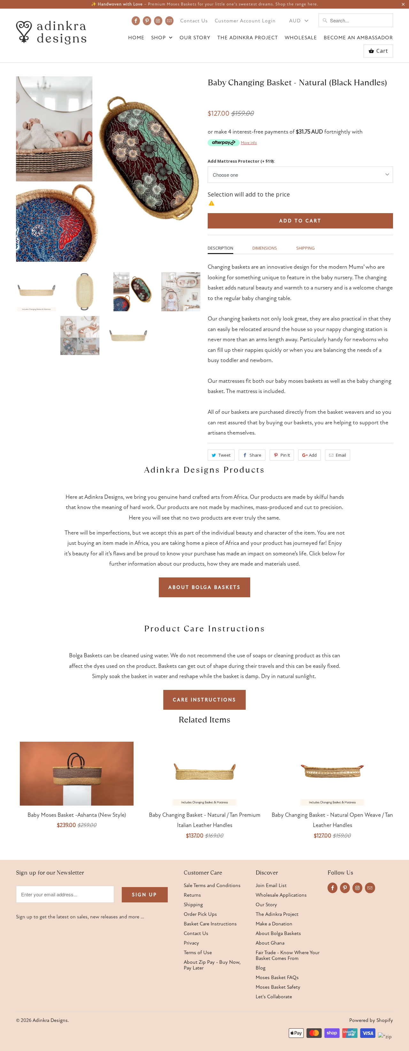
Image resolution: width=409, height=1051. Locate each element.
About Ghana (270, 943)
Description (220, 248)
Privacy (191, 943)
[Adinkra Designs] (51, 30)
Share (255, 455)
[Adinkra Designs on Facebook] (136, 20)
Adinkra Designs (50, 1020)
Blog (261, 968)
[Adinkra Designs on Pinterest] (147, 20)
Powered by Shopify (371, 1020)
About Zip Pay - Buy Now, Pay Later (212, 965)
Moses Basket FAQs (277, 977)
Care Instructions (204, 700)
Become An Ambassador (358, 38)
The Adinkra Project (247, 38)
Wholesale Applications (281, 895)
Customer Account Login (245, 21)
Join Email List (271, 885)
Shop (159, 38)
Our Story (195, 38)
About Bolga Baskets (204, 587)
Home (136, 38)
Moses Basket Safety (278, 987)
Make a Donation (274, 924)
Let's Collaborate (274, 996)
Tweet (224, 455)
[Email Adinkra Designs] (169, 20)
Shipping (305, 248)
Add (313, 455)
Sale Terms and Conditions (212, 885)
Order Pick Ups (200, 914)
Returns (192, 895)
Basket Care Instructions (210, 924)
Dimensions (264, 248)
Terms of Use (198, 952)
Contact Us (194, 21)
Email (341, 455)
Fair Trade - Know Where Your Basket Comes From (288, 955)
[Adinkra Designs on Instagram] (158, 20)
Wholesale (301, 38)
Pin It (285, 455)
